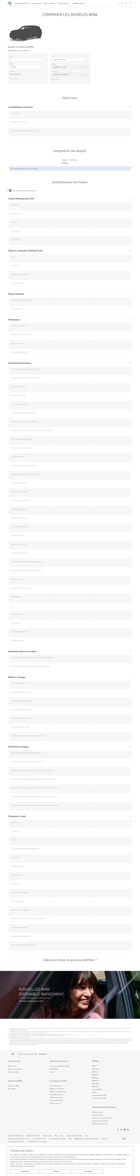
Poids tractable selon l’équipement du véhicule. (19, 1037)
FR (125, 1139)
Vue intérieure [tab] (73, 160)
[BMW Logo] (10, 3)
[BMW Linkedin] (128, 1130)
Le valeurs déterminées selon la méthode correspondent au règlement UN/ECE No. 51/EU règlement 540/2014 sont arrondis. (37, 1036)
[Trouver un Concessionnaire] (130, 3)
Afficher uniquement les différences (24, 191)
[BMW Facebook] (118, 1130)
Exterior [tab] (65, 160)
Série (11, 56)
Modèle (11, 64)
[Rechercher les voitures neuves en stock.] (70, 995)
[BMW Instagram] (121, 1130)
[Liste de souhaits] (126, 3)
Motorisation (12, 71)
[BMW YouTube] (124, 1130)
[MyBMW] (119, 3)
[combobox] (28, 59)
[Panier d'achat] (122, 3)
